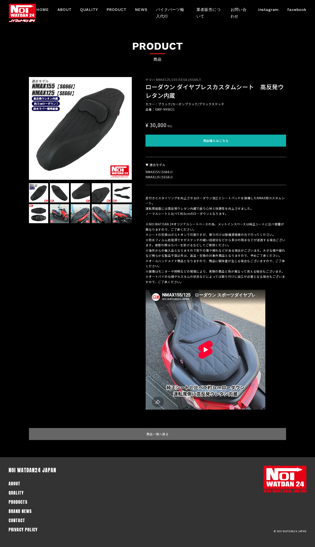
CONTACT (17, 520)
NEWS (141, 9)
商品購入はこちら (216, 140)
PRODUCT (116, 9)
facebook (296, 9)
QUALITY (89, 9)
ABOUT (64, 9)
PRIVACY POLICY (23, 529)
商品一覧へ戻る (157, 434)
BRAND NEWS (20, 511)
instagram (268, 9)
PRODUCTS (18, 502)
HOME (42, 9)
